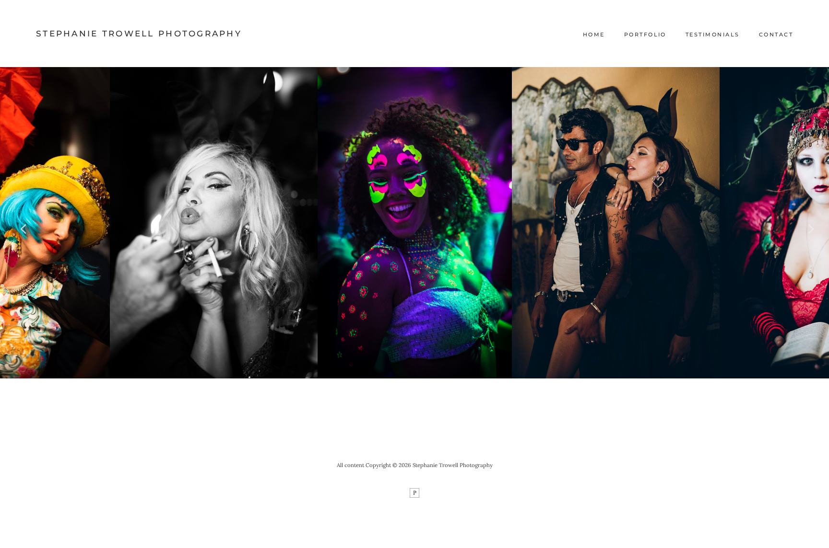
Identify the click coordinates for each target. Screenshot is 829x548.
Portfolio (645, 34)
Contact (776, 34)
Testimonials (713, 34)
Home (594, 34)
